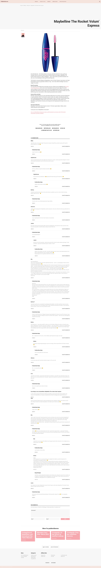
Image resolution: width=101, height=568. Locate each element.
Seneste (36, 1)
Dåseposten (33, 557)
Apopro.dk (56, 130)
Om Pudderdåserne (24, 555)
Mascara (28, 5)
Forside (21, 5)
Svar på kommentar (66, 146)
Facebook (47, 562)
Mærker (48, 1)
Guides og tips (42, 1)
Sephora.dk (47, 128)
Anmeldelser (55, 1)
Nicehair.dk (55, 128)
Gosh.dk (62, 128)
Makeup (24, 5)
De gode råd (33, 558)
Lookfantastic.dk (46, 130)
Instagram (53, 562)
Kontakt (22, 557)
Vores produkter (63, 1)
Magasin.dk (39, 128)
